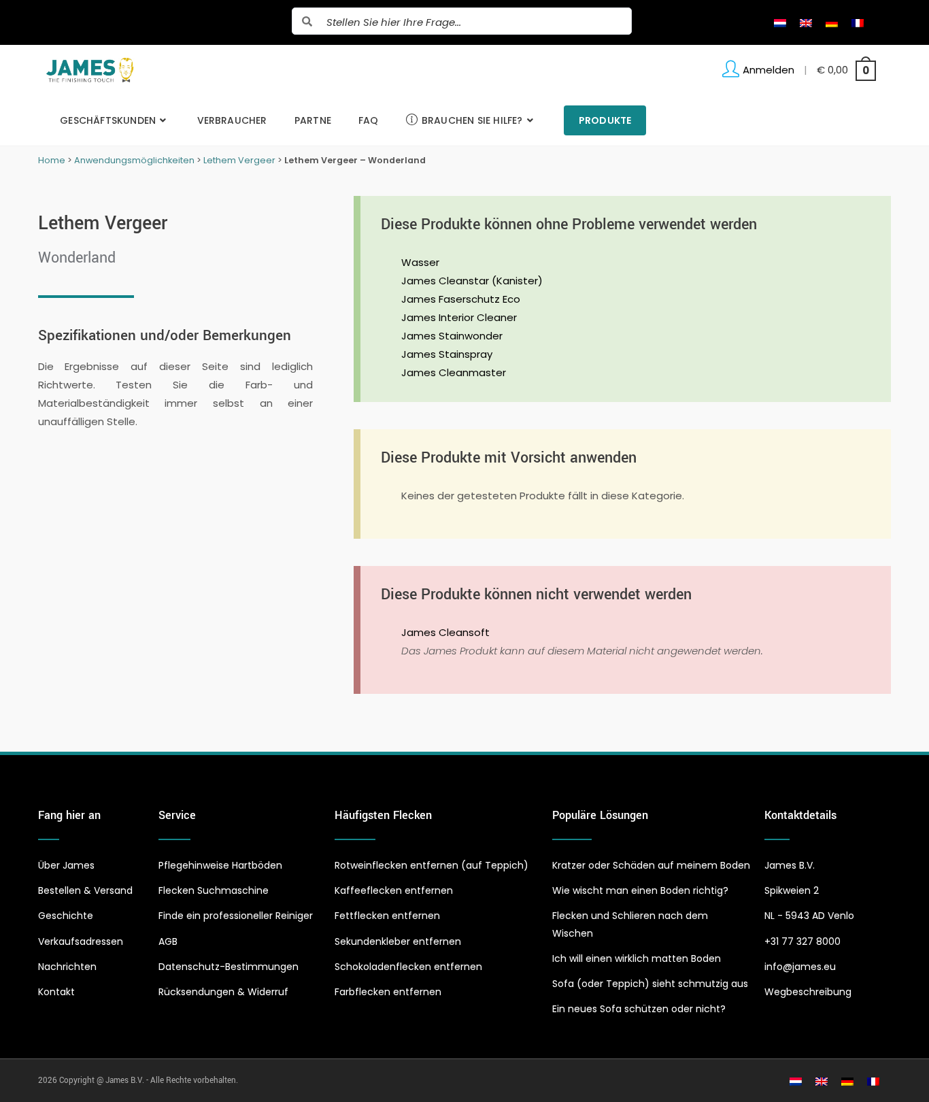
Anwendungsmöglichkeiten (134, 160)
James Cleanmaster (453, 372)
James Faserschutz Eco (460, 299)
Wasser (420, 262)
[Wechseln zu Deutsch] (832, 22)
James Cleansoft (445, 632)
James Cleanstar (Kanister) (472, 280)
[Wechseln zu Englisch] (806, 22)
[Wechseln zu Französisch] (858, 22)
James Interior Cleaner (459, 317)
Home (51, 160)
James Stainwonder (452, 336)
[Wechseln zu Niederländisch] (780, 22)
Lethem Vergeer (239, 160)
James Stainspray (446, 354)
